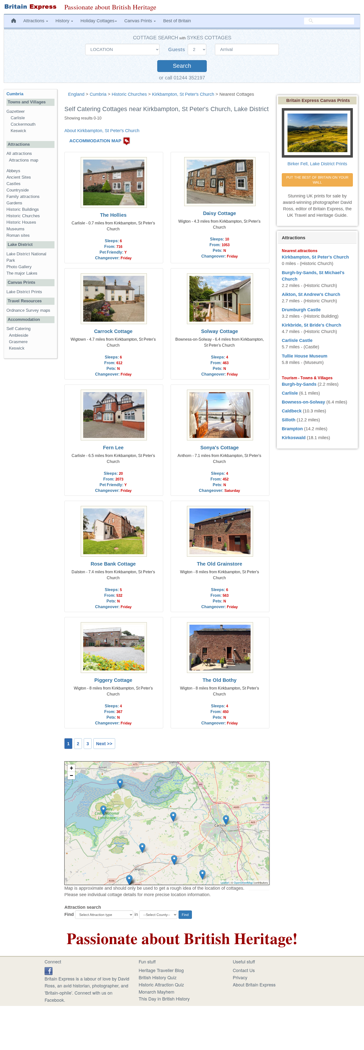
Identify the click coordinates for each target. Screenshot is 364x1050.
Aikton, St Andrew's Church (311, 294)
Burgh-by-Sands (299, 384)
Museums (15, 229)
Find (69, 914)
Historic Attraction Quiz (161, 984)
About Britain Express (254, 984)
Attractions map (23, 160)
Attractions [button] (34, 20)
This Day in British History (164, 998)
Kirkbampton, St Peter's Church (183, 94)
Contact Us (244, 970)
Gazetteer (15, 111)
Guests (177, 49)
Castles (13, 183)
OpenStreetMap (243, 882)
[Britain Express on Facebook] (48, 970)
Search (182, 66)
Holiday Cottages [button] (97, 20)
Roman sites (18, 235)
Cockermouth (23, 124)
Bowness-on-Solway (303, 402)
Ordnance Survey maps (28, 310)
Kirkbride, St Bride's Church (311, 325)
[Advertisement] (30, 438)
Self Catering (18, 328)
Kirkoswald (294, 437)
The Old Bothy (219, 680)
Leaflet (225, 882)
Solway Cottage (219, 331)
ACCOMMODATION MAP (95, 140)
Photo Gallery (19, 266)
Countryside (17, 190)
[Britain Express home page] (30, 7)
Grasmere (18, 341)
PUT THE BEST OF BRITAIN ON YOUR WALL (317, 179)
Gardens (14, 203)
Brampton (292, 428)
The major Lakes (21, 273)
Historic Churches (129, 94)
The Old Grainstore (219, 564)
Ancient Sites (18, 177)
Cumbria (98, 94)
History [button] (63, 20)
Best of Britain (177, 20)
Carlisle (18, 118)
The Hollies (113, 215)
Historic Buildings (22, 209)
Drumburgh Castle (301, 309)
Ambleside (18, 335)
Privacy (240, 977)
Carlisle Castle (297, 340)
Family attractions (23, 196)
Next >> (104, 743)
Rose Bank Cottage (113, 564)
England (76, 94)
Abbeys (13, 170)
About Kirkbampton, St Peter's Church (101, 130)
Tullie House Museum (304, 356)
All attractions (19, 153)
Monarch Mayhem (156, 991)
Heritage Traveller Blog (161, 970)
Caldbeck (292, 410)
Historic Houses (21, 222)
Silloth (288, 419)
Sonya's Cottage (219, 447)
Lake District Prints (24, 291)
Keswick (18, 130)
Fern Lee (113, 447)
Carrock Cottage (113, 331)
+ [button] (71, 768)
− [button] (71, 775)
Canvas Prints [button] (138, 20)
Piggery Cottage (113, 680)
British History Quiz (158, 977)
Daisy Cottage (219, 213)
